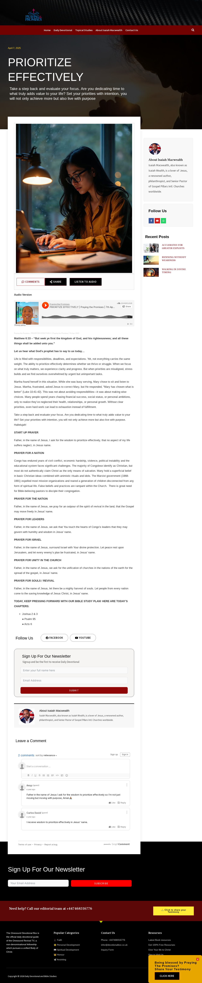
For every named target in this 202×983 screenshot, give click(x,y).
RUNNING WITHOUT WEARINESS (174, 259)
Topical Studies (83, 30)
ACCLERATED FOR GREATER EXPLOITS (173, 247)
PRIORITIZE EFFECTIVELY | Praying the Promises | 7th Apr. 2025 (55, 333)
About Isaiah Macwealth (109, 30)
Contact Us (131, 30)
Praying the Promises (22, 333)
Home (47, 30)
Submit (74, 690)
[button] (197, 959)
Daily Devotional (63, 30)
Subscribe (101, 883)
